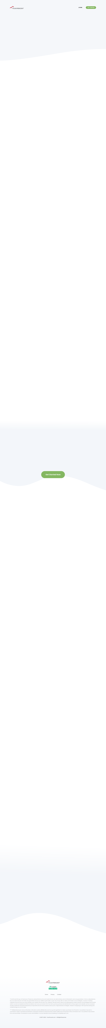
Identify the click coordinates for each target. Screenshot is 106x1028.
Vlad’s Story (74, 134)
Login (80, 7)
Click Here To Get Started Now (53, 971)
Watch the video (35, 42)
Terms (46, 994)
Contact (59, 994)
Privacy (52, 994)
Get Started (91, 7)
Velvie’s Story (29, 176)
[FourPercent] (16, 7)
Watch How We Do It (26, 391)
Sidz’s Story (74, 222)
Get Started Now (53, 474)
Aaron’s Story (29, 267)
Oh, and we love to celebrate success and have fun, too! (39, 385)
